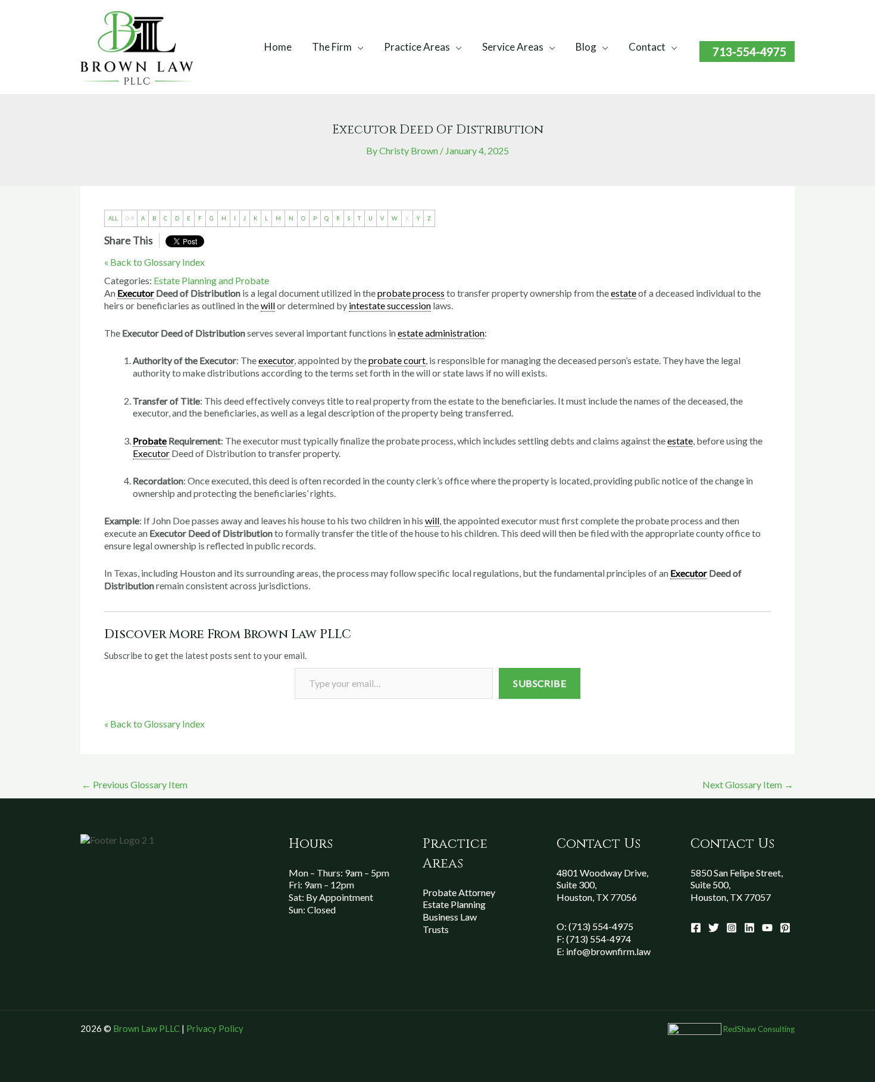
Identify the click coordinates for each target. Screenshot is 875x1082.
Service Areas (512, 47)
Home (278, 47)
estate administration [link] (441, 332)
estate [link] (623, 293)
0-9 (129, 218)
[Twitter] (713, 927)
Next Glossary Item (747, 784)
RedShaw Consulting (759, 1029)
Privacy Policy (214, 1028)
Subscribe (539, 683)
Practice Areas (417, 47)
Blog (586, 47)
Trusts (436, 929)
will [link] (268, 305)
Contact (647, 47)
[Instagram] (731, 927)
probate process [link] (411, 293)
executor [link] (276, 360)
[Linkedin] (749, 927)
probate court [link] (397, 360)
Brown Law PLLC (146, 1028)
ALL (113, 218)
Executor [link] (135, 293)
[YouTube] (767, 927)
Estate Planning (454, 904)
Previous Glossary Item (135, 784)
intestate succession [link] (390, 305)
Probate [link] (150, 440)
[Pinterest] (785, 927)
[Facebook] (695, 927)
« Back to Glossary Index (154, 262)
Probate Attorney (459, 892)
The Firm (332, 47)
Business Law (450, 916)
